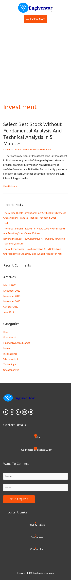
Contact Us (36, 549)
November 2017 (11, 301)
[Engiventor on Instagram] (24, 412)
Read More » (10, 186)
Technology (9, 364)
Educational (9, 337)
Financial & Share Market (37, 149)
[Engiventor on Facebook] (5, 412)
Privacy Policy (37, 524)
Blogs (6, 332)
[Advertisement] (35, 62)
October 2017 (10, 306)
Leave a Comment (12, 149)
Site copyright (10, 359)
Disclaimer (37, 537)
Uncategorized (11, 369)
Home (6, 348)
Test (5, 223)
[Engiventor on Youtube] (30, 412)
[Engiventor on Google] (18, 412)
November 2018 (11, 296)
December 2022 (11, 290)
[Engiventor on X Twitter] (12, 412)
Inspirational (10, 353)
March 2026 (9, 285)
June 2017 (8, 312)
